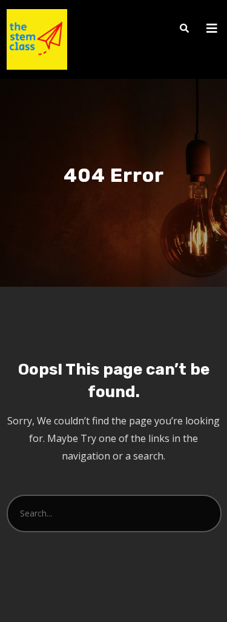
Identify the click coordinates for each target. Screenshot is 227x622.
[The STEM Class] (37, 39)
